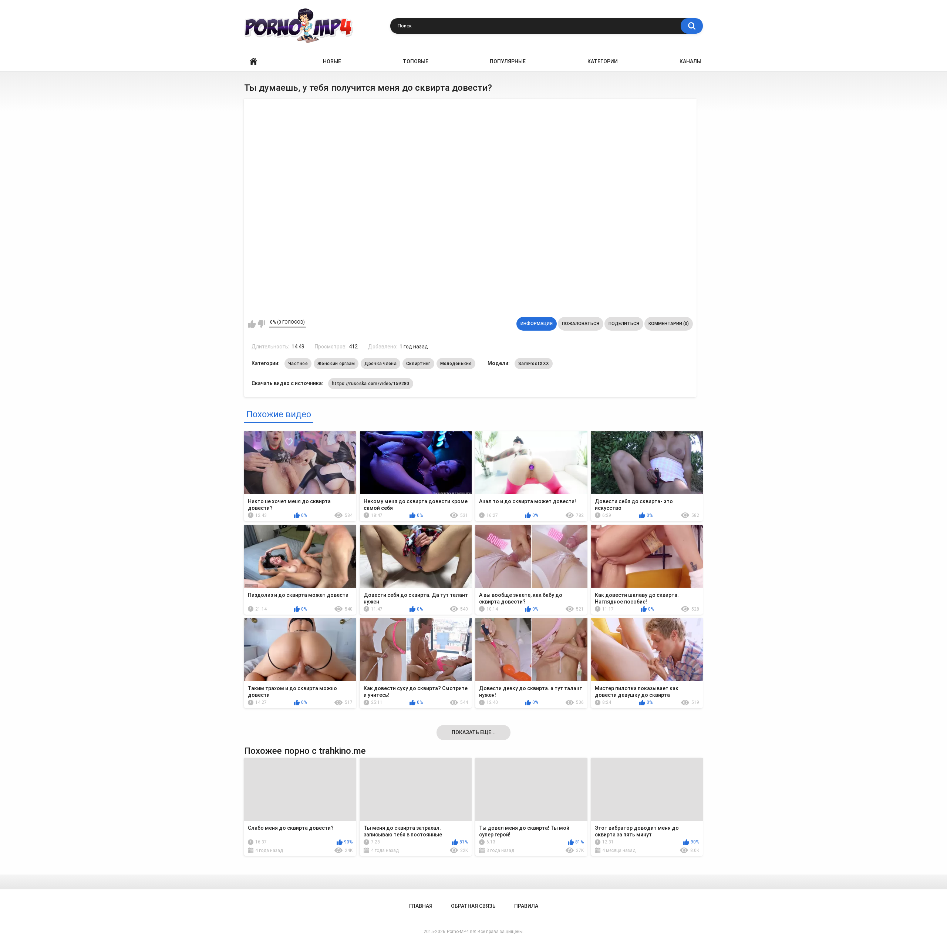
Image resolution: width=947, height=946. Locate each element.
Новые (332, 61)
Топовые (415, 61)
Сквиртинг (418, 363)
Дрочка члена (380, 363)
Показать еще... (474, 732)
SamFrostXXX (533, 363)
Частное (298, 363)
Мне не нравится (261, 324)
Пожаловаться (580, 323)
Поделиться (624, 323)
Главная (253, 61)
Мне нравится (252, 324)
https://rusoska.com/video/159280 (371, 383)
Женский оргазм (336, 363)
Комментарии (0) (668, 323)
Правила (526, 906)
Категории (602, 61)
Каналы (690, 61)
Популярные (508, 61)
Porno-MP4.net (461, 931)
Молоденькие (456, 363)
